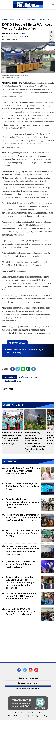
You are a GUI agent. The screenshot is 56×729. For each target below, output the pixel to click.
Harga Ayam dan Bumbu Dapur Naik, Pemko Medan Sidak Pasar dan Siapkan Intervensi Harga (23, 518)
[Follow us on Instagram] (30, 670)
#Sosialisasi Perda (12, 381)
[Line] (23, 369)
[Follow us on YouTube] (36, 670)
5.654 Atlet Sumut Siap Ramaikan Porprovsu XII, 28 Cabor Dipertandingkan (20, 612)
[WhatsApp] (28, 369)
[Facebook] (12, 369)
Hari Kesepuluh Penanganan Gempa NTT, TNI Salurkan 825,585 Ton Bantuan (21, 596)
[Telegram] (33, 369)
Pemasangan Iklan (28, 683)
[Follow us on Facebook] (19, 670)
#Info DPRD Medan (28, 377)
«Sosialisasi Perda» (40, 19)
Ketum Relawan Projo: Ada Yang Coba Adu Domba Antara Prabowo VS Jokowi (23, 471)
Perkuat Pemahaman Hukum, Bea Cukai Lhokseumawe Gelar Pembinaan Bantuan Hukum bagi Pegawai (22, 550)
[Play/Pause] (51, 32)
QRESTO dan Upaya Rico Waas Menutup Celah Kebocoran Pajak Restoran (22, 564)
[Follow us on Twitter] (25, 670)
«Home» (5, 19)
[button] (51, 39)
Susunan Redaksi (28, 678)
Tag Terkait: (9, 377)
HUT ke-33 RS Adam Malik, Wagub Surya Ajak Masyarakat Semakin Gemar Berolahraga (12, 438)
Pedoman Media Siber (28, 688)
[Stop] (51, 36)
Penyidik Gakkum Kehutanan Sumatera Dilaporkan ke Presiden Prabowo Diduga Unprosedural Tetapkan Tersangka (21, 582)
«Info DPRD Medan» (20, 19)
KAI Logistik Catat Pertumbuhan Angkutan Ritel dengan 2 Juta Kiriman (23, 533)
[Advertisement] (21, 642)
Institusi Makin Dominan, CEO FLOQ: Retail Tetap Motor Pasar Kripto (23, 486)
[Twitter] (17, 369)
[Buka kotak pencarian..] (53, 4)
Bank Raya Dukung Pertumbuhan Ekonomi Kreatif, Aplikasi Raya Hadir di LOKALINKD (22, 503)
